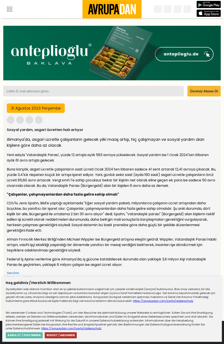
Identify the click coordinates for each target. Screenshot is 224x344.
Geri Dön (13, 273)
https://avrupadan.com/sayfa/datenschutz (163, 301)
